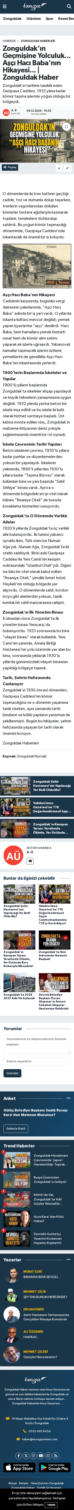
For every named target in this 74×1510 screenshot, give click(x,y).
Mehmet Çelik (34, 1291)
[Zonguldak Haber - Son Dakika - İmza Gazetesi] (36, 7)
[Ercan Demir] (11, 1314)
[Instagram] (33, 1455)
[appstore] (19, 1468)
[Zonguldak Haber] (37, 266)
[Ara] (69, 6)
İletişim (23, 1483)
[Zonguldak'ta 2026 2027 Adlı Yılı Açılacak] (19, 982)
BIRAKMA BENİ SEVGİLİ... (41, 1277)
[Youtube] (40, 1455)
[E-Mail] (30, 861)
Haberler (9, 41)
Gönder (12, 1073)
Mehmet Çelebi (35, 1351)
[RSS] (55, 1455)
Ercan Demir (33, 1309)
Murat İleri (32, 1271)
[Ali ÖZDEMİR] (11, 1334)
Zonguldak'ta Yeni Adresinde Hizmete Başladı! (53, 956)
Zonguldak (12, 19)
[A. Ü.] (13, 855)
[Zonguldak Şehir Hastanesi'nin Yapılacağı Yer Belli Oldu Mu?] (19, 894)
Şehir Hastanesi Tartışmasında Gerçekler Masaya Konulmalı (46, 1317)
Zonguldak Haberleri (38, 41)
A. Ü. (30, 852)
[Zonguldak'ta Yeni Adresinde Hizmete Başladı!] (55, 940)
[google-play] (54, 1468)
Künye (13, 1483)
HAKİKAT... (31, 1337)
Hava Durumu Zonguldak (47, 1483)
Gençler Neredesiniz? (40, 1357)
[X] (26, 1455)
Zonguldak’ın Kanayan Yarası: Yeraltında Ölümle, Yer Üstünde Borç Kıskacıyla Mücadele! (18, 959)
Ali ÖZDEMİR (33, 1331)
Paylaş (12, 167)
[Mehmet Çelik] (11, 1294)
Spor (49, 19)
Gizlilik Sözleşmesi (49, 1487)
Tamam (51, 1505)
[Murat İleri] (11, 1274)
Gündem (33, 19)
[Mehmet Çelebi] (11, 1354)
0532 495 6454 (40, 1431)
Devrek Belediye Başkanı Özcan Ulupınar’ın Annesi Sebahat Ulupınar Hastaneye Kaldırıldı (53, 1001)
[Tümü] (69, 1098)
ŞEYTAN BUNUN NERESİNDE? (45, 1297)
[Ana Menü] (5, 6)
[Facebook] (18, 1455)
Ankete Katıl (15, 1128)
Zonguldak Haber (23, 1487)
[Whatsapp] (48, 1455)
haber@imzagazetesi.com (39, 1439)
